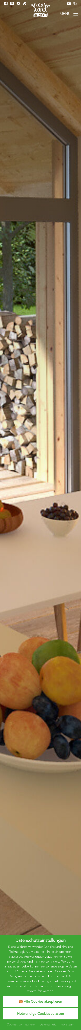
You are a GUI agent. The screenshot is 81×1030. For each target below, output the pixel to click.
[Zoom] (40, 505)
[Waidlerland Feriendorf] (40, 10)
